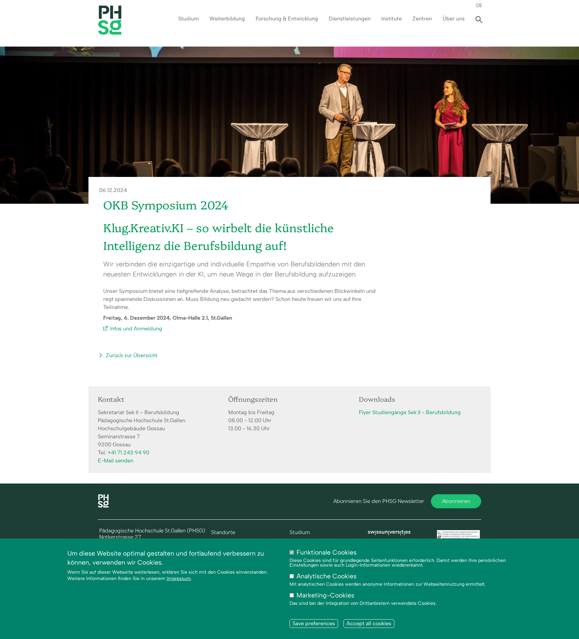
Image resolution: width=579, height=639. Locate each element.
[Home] (103, 506)
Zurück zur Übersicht (131, 355)
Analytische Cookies (327, 576)
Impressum (179, 579)
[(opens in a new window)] (389, 533)
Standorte (223, 532)
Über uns (454, 18)
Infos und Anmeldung (136, 328)
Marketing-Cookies (325, 595)
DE (479, 5)
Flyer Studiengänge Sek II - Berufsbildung (410, 412)
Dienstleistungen (350, 18)
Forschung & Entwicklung (287, 18)
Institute (391, 18)
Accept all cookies (368, 624)
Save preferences (314, 624)
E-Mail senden (115, 460)
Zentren (422, 18)
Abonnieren (456, 501)
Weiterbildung (227, 18)
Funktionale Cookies (327, 552)
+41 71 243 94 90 (128, 452)
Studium (188, 18)
